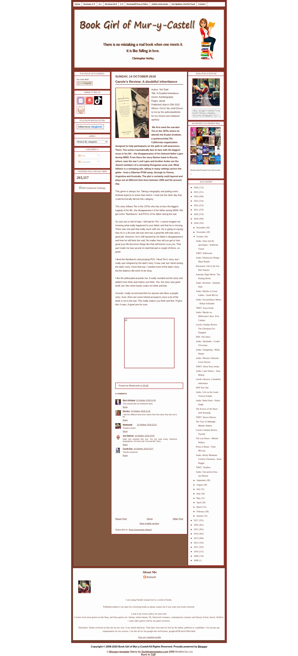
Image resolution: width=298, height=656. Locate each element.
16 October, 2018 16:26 (144, 436)
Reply (125, 407)
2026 (196, 187)
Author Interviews (159, 4)
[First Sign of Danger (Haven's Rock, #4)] (213, 134)
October (200, 236)
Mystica (126, 411)
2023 (196, 201)
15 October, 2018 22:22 (147, 425)
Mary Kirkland (129, 400)
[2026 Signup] (92, 188)
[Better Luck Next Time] (207, 134)
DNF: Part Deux (203, 337)
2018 (196, 223)
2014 (196, 534)
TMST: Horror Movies (206, 417)
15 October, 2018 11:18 (140, 411)
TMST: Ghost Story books (207, 366)
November (201, 232)
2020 (196, 214)
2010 (196, 551)
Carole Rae (128, 449)
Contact (201, 4)
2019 (196, 219)
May (198, 498)
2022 (196, 205)
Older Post (178, 519)
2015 (196, 529)
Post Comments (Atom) (140, 530)
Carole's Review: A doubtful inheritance (146, 81)
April (199, 502)
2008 (196, 560)
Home (77, 4)
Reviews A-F (89, 4)
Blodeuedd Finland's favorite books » (205, 172)
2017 (196, 520)
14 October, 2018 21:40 (146, 400)
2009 (196, 556)
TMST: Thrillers (203, 467)
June (198, 494)
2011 (196, 547)
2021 (196, 210)
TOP (153, 654)
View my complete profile (149, 637)
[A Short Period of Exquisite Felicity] (194, 144)
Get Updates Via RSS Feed (183, 4)
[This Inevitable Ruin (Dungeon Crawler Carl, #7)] (194, 153)
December (201, 227)
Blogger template (119, 651)
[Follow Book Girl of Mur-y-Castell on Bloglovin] (90, 128)
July (198, 489)
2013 (196, 538)
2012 (196, 543)
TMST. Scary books (205, 308)
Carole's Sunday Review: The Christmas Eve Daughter (207, 328)
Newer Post (121, 519)
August (199, 485)
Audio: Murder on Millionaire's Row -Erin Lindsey (207, 316)
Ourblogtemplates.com (154, 651)
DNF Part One (202, 388)
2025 (196, 192)
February (200, 511)
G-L (100, 4)
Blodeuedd (127, 425)
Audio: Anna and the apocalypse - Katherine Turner (207, 245)
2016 (196, 525)
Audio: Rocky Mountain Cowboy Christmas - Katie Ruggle (208, 459)
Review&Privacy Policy (137, 4)
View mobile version (149, 523)
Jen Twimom (128, 436)
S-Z (121, 4)
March (199, 507)
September (201, 480)
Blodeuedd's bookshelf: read (206, 123)
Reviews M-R (111, 4)
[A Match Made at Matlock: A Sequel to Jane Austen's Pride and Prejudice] (213, 144)
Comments (85, 162)
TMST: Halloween (204, 253)
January (200, 516)
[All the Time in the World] (207, 153)
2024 (196, 196)
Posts (83, 156)
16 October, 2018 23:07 (143, 449)
